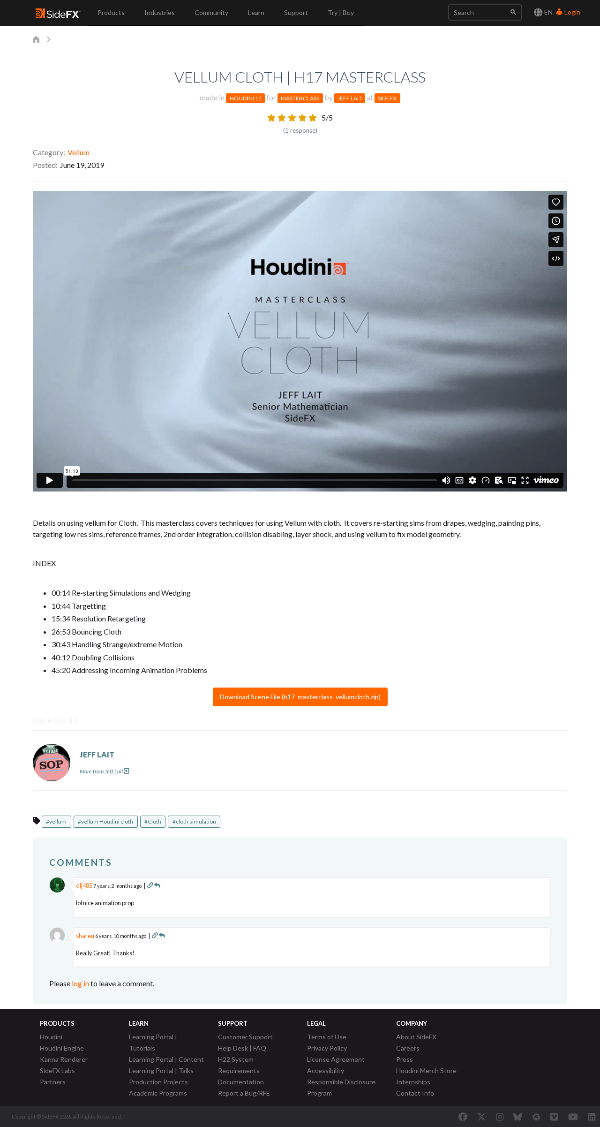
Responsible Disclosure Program (341, 1087)
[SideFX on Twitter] (481, 1116)
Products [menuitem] (111, 12)
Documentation (241, 1082)
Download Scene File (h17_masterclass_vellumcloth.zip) (300, 697)
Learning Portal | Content (166, 1059)
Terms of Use (326, 1037)
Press (404, 1059)
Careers (408, 1048)
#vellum (56, 821)
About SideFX (416, 1037)
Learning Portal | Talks (161, 1070)
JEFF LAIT (97, 754)
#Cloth (152, 821)
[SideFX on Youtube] (573, 1116)
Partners (53, 1082)
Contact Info (415, 1093)
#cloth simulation (194, 821)
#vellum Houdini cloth (105, 821)
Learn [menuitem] (256, 12)
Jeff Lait (350, 98)
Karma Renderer (64, 1059)
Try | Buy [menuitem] (341, 12)
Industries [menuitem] (159, 12)
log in (80, 983)
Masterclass (300, 98)
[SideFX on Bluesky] (517, 1116)
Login (571, 12)
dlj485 (84, 885)
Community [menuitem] (211, 12)
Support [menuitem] (296, 12)
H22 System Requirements (239, 1064)
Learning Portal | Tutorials (153, 1042)
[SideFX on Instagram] (499, 1116)
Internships (413, 1082)
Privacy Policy (327, 1048)
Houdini (51, 1037)
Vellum (79, 152)
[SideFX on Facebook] (462, 1116)
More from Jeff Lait (101, 771)
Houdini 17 (246, 98)
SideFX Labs (57, 1070)
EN (548, 12)
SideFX (387, 98)
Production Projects (158, 1082)
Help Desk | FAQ (242, 1048)
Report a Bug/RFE (244, 1093)
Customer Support (245, 1037)
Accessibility (325, 1070)
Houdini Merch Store (426, 1070)
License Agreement (336, 1059)
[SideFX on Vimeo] (554, 1116)
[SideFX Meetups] (536, 1116)
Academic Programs (158, 1093)
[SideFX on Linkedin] (591, 1116)
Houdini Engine (62, 1048)
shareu (85, 935)
